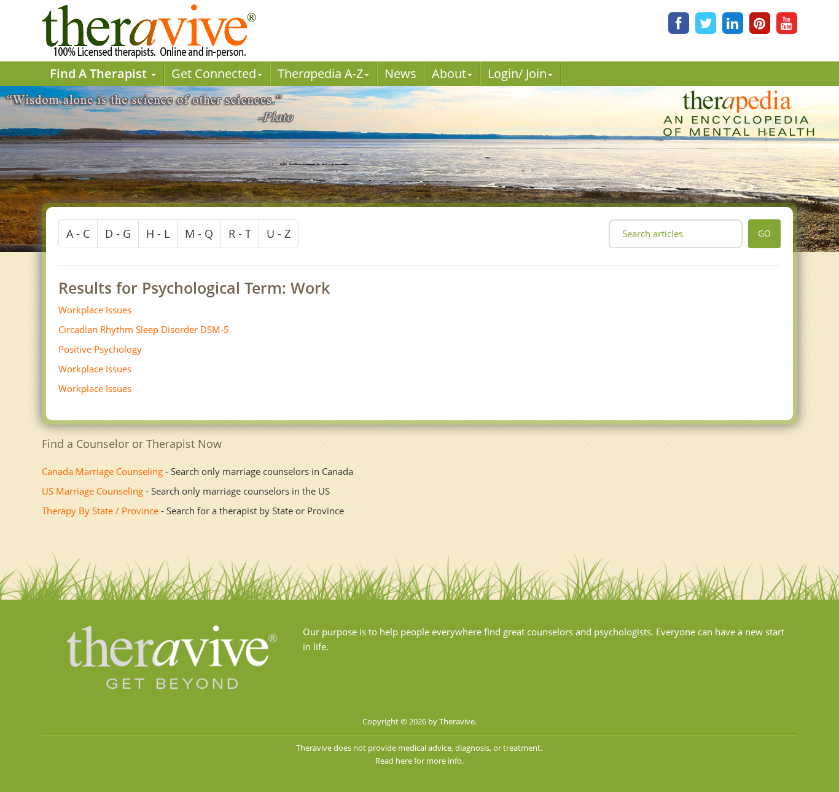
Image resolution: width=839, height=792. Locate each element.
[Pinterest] (759, 23)
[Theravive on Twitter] (705, 23)
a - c (78, 233)
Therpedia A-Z (320, 73)
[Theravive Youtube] (786, 23)
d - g (118, 233)
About (449, 73)
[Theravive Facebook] (678, 23)
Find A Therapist (100, 73)
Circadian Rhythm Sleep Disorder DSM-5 (143, 329)
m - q (199, 233)
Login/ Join (517, 73)
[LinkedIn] (732, 23)
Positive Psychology (100, 349)
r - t (239, 233)
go (764, 233)
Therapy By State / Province (100, 510)
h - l (158, 233)
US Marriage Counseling (92, 491)
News (400, 73)
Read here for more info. (419, 760)
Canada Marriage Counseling (102, 471)
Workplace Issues (94, 310)
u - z (279, 233)
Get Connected (213, 73)
